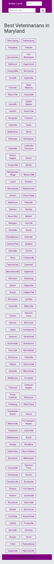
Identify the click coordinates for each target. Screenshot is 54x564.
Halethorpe (13, 202)
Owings (13, 444)
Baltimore (12, 64)
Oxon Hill (28, 223)
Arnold (13, 292)
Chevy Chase (28, 195)
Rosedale (13, 230)
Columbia (13, 125)
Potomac (13, 88)
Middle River (12, 132)
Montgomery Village (12, 173)
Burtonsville (13, 343)
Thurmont (12, 388)
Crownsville (13, 468)
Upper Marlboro (29, 86)
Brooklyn (29, 182)
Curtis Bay (12, 516)
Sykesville (12, 148)
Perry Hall (13, 350)
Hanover (12, 323)
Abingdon (13, 223)
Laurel (13, 182)
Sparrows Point (29, 466)
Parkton (12, 495)
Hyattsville (28, 78)
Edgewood (28, 271)
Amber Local (15, 3)
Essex (28, 125)
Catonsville (29, 94)
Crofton (28, 251)
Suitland (28, 244)
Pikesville (29, 202)
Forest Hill (13, 306)
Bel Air (29, 165)
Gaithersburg (28, 41)
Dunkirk (13, 509)
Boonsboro (13, 458)
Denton (28, 475)
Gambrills (13, 371)
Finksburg (13, 404)
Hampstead (29, 336)
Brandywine (29, 343)
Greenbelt (28, 265)
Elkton (28, 132)
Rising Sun (28, 397)
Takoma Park (13, 265)
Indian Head (13, 451)
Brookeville (29, 482)
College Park (28, 292)
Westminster (12, 188)
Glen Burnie (29, 71)
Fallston (12, 364)
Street (28, 537)
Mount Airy (13, 216)
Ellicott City (13, 94)
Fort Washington (29, 55)
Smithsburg (13, 475)
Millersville (28, 306)
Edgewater (29, 285)
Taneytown (13, 430)
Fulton (13, 544)
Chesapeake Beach (12, 412)
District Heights (12, 156)
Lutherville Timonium (28, 147)
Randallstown (13, 237)
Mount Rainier (29, 451)
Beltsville (29, 237)
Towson (12, 316)
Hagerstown (28, 64)
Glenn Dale (28, 502)
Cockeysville (28, 258)
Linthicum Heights (28, 386)
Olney (12, 258)
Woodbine (28, 444)
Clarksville (28, 357)
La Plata (28, 299)
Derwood (13, 336)
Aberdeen (12, 278)
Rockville (13, 104)
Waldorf (28, 216)
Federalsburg (28, 544)
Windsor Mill (29, 175)
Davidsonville (12, 482)
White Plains (28, 404)
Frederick (29, 118)
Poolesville (28, 523)
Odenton (13, 209)
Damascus (12, 357)
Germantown (13, 57)
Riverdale (13, 251)
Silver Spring (12, 41)
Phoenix (12, 489)
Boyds (28, 437)
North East (28, 323)
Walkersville (13, 424)
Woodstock (13, 502)
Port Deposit (28, 489)
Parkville (28, 47)
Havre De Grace (29, 314)
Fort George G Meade (29, 422)
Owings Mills (12, 71)
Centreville (28, 430)
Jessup (28, 414)
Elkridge (28, 209)
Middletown (13, 378)
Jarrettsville (29, 495)
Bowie (28, 230)
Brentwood (29, 509)
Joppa (13, 330)
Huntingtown (28, 330)
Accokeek (28, 378)
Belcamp (29, 530)
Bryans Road (28, 516)
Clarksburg (28, 278)
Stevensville (28, 364)
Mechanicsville (12, 271)
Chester (12, 537)
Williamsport (28, 458)
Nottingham (29, 139)
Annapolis (12, 118)
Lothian (13, 523)
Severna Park (13, 244)
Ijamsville (13, 530)
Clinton (29, 158)
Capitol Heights (28, 102)
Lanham (12, 111)
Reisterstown (28, 188)
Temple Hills (12, 165)
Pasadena (12, 47)
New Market (28, 350)
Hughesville (13, 551)
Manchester (28, 371)
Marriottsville (28, 551)
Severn (13, 195)
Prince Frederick (13, 396)
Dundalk (12, 78)
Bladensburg (12, 437)
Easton (13, 285)
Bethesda (13, 139)
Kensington (13, 299)
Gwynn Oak (29, 111)
